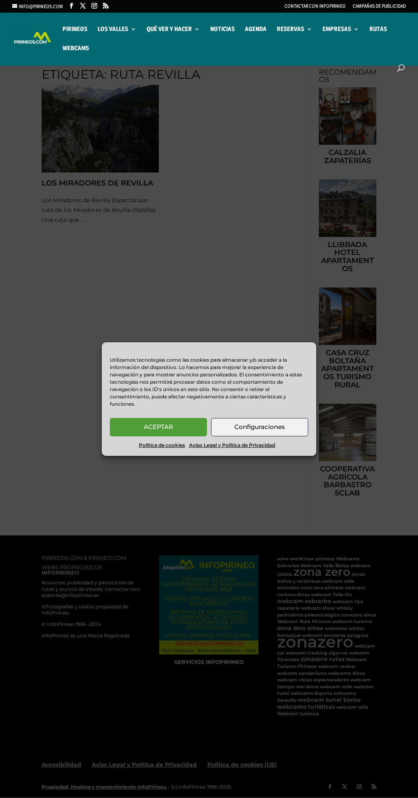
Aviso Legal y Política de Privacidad (232, 445)
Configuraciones (259, 427)
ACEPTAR (158, 427)
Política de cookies (162, 445)
